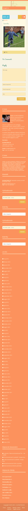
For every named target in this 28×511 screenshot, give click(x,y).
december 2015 (8, 268)
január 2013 (7, 342)
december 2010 (8, 417)
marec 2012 (7, 374)
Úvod (4, 507)
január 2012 (7, 380)
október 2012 (7, 352)
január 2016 (7, 265)
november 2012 (8, 349)
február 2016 (7, 262)
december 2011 (8, 383)
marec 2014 (7, 308)
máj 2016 (6, 259)
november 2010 (8, 420)
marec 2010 (7, 442)
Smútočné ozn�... (7, 490)
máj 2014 (6, 302)
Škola (23, 507)
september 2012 (8, 355)
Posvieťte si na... (7, 495)
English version (16, 509)
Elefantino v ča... (7, 487)
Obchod (9, 509)
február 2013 (7, 339)
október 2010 (7, 423)
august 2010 (7, 426)
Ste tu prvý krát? (7, 476)
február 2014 (7, 311)
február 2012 (7, 377)
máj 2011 (6, 402)
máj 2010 (6, 436)
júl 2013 (6, 330)
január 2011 (7, 414)
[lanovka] (4, 20)
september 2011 (8, 392)
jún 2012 (6, 364)
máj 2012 (6, 367)
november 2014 (8, 290)
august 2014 (7, 299)
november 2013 (8, 321)
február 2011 (7, 411)
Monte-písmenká (17, 466)
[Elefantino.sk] (14, 3)
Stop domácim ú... (7, 479)
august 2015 (7, 271)
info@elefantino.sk (10, 183)
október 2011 (7, 389)
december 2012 (8, 346)
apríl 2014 (6, 305)
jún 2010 (6, 433)
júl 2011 (6, 395)
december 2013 (8, 318)
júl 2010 (6, 429)
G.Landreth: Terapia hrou (19, 457)
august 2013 (7, 327)
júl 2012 (6, 361)
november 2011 (8, 386)
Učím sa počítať (18, 463)
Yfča (6, 52)
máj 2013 (6, 333)
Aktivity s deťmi (16, 507)
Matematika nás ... (7, 482)
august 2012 (7, 358)
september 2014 (8, 296)
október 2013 (7, 324)
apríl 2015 (6, 280)
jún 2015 (6, 274)
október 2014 (7, 293)
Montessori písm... (7, 484)
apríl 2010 (6, 439)
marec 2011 (7, 408)
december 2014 (8, 287)
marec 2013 (7, 336)
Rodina (9, 507)
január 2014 (7, 314)
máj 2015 (6, 277)
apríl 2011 (6, 405)
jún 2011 (6, 398)
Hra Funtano (5, 497)
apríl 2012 (6, 370)
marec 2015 (7, 283)
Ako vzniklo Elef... (7, 492)
